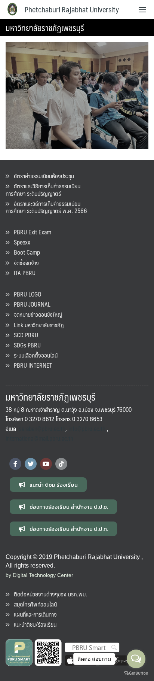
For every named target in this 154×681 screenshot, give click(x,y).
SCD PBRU (23, 335)
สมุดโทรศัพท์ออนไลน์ (33, 604)
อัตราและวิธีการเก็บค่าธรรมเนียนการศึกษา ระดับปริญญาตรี (43, 189)
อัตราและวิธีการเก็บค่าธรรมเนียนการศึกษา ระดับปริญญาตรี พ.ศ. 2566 (46, 207)
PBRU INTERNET (30, 365)
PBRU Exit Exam (30, 232)
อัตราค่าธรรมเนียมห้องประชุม (41, 176)
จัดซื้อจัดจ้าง (24, 263)
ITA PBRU (22, 273)
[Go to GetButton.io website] (136, 673)
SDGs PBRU (25, 345)
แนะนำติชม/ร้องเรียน (32, 624)
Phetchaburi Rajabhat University (72, 9)
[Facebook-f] (15, 464)
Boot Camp (24, 252)
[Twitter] (31, 464)
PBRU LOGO (25, 294)
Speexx (19, 242)
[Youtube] (46, 464)
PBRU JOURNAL (29, 304)
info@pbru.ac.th (86, 428)
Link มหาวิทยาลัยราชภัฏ (36, 325)
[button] (48, 484)
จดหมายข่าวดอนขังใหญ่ (35, 314)
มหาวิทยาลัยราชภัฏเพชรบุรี (45, 27)
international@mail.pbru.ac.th (39, 438)
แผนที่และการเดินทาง (33, 614)
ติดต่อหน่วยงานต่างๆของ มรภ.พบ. (48, 594)
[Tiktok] (61, 464)
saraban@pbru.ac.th (42, 428)
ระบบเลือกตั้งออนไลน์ (33, 355)
